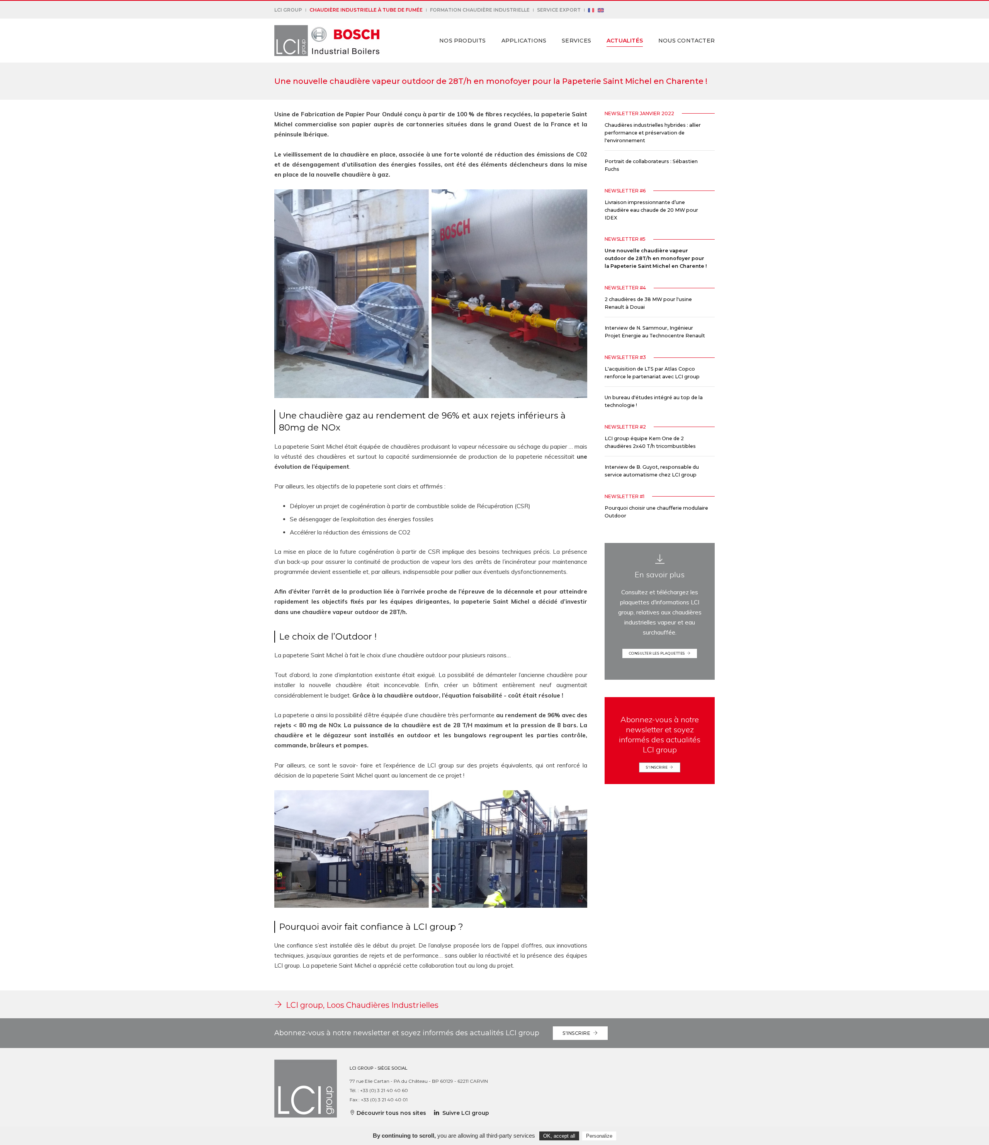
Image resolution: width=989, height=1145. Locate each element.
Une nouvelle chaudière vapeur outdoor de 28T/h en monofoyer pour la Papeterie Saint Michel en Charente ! (656, 258)
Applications (524, 40)
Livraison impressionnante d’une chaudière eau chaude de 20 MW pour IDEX (651, 210)
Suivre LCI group (464, 1112)
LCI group (288, 10)
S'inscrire (658, 767)
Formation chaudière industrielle (480, 10)
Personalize (599, 1136)
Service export (559, 10)
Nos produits (462, 40)
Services (576, 40)
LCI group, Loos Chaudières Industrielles (360, 1005)
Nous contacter (686, 40)
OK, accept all (559, 1136)
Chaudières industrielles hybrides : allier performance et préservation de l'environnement (653, 132)
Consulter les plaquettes (658, 653)
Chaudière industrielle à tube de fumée (366, 10)
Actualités (625, 40)
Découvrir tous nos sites (390, 1112)
